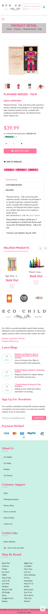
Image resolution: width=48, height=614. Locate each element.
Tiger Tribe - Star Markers (16, 276)
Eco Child (27, 613)
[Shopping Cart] (44, 7)
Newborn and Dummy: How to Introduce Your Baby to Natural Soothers (26, 356)
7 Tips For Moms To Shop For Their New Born (28, 385)
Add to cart (21, 151)
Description (11, 180)
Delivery (10, 190)
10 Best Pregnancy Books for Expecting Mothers (29, 371)
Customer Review (14, 185)
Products (17, 29)
